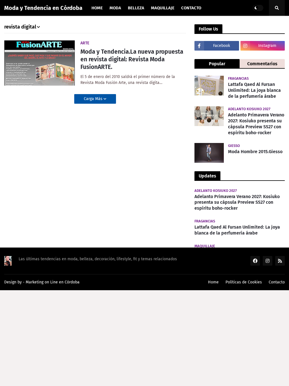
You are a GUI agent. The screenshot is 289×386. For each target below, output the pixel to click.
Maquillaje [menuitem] (162, 7)
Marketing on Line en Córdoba (53, 282)
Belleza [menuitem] (136, 7)
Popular (217, 63)
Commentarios (262, 63)
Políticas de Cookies (243, 282)
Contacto (277, 282)
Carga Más (94, 98)
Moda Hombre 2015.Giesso (255, 151)
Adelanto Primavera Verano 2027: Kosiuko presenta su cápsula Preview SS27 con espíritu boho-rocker (256, 123)
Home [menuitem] (97, 7)
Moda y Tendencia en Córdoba (43, 8)
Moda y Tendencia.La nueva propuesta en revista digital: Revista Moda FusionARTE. (131, 59)
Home (213, 282)
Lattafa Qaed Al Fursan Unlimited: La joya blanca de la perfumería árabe (254, 90)
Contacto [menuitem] (191, 7)
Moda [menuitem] (115, 7)
